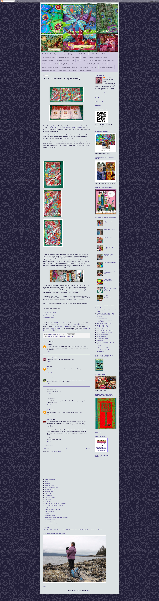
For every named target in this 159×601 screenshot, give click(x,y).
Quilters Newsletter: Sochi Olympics (105, 330)
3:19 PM (49, 404)
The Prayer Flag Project (102, 338)
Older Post (87, 448)
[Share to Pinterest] (74, 334)
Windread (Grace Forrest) (51, 523)
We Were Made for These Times (88, 67)
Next (105, 447)
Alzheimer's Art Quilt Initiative (104, 348)
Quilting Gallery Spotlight (103, 328)
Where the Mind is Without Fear (68, 67)
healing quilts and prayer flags (53, 336)
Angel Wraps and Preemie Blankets (65, 60)
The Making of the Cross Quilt (50, 64)
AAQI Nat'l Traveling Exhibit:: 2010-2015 (105, 343)
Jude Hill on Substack (50, 497)
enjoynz (78, 590)
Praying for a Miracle (48, 314)
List (103, 447)
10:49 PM (49, 442)
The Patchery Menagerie (50, 519)
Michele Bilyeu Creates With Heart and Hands (55, 503)
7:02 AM (49, 384)
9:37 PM (49, 414)
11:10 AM (49, 372)
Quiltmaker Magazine (102, 318)
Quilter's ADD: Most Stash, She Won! (108, 254)
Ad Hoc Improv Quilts (50, 479)
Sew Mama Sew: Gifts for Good (104, 332)
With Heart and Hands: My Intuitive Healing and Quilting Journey (59, 54)
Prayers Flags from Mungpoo (49, 312)
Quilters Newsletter (101, 336)
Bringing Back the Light (48, 70)
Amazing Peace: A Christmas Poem (67, 70)
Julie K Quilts (48, 501)
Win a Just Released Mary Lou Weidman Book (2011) (110, 247)
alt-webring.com (101, 450)
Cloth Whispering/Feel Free (51, 487)
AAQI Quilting (76, 324)
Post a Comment (49, 445)
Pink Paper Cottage (49, 511)
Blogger (89, 590)
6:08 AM (49, 352)
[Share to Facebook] (72, 334)
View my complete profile (101, 92)
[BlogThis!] (69, 334)
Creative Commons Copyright (50, 67)
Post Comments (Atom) (55, 451)
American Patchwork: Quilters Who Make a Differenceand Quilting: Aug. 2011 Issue (105, 315)
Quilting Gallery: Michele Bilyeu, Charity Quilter (105, 320)
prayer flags (53, 126)
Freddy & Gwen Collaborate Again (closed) (108, 280)
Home (67, 448)
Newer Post (46, 448)
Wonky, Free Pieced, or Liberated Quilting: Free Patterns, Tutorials (88, 64)
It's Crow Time (48, 495)
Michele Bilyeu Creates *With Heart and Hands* (106, 310)
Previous (99, 448)
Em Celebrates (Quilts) (50, 489)
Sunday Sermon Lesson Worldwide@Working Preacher (104, 326)
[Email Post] (63, 334)
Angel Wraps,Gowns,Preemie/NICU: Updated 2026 (110, 289)
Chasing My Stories (49, 485)
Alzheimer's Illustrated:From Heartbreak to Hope (101, 60)
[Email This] (67, 334)
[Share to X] (70, 334)
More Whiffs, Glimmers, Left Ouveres (54, 505)
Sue (48, 344)
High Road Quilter (49, 491)
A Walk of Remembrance (106, 67)
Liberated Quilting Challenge (52, 328)
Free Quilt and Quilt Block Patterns (63, 326)
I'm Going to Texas (49, 493)
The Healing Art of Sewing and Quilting (68, 57)
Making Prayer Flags (47, 60)
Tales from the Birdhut (50, 515)
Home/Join (98, 447)
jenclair (49, 378)
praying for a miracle (70, 336)
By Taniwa (47, 483)
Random (104, 448)
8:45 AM (49, 393)
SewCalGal (49, 419)
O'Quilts (46, 507)
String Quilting (65, 64)
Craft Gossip (100, 340)
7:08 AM (49, 361)
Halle (48, 366)
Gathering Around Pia (85, 70)
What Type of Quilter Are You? (110, 263)
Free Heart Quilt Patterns (48, 57)
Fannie (48, 410)
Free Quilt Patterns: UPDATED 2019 (108, 296)
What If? (84, 57)
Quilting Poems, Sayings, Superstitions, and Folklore (109, 272)
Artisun (46, 481)
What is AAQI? (81, 60)
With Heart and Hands (60, 323)
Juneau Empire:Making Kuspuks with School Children (105, 350)
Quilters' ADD (83, 54)
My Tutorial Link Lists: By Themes (99, 54)
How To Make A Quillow (110, 229)
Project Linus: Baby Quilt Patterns (105, 323)
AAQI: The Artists (101, 346)
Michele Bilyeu (51, 334)
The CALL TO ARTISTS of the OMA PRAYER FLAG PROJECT (66, 127)
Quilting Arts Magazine (102, 334)
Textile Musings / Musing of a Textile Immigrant (56, 517)
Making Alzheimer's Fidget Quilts (98, 57)
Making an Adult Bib (108, 237)
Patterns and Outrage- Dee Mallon (53, 509)
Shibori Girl (47, 513)
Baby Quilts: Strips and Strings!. (109, 221)
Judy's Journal (48, 499)
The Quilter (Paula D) (50, 521)
